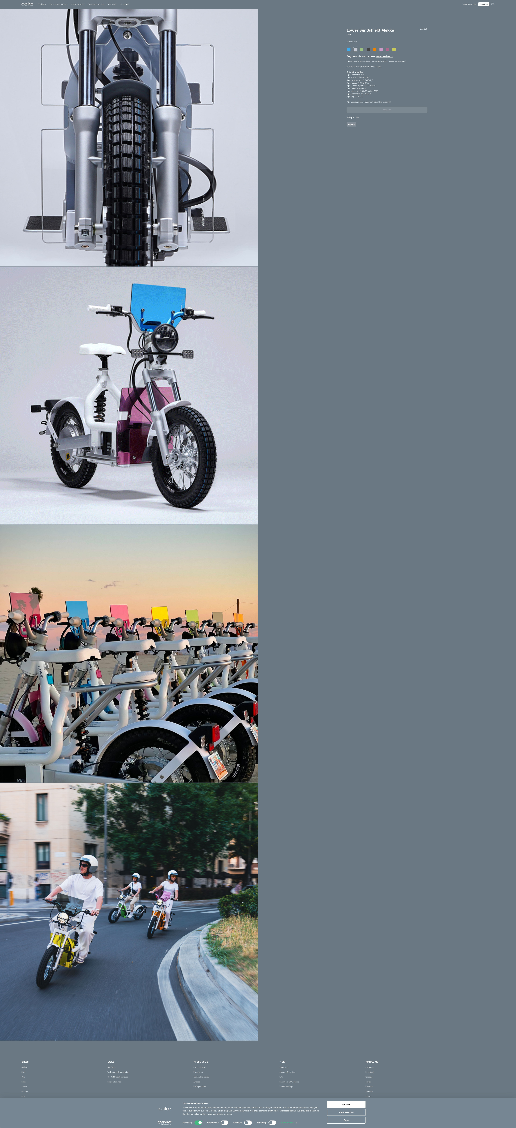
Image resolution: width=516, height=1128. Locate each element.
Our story (112, 4)
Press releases (200, 1067)
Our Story (112, 1067)
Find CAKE (125, 4)
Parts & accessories (58, 4)
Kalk (23, 1072)
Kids (23, 1096)
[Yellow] (394, 49)
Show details (287, 1123)
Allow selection (346, 1112)
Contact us (484, 4)
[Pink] (381, 49)
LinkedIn (369, 1077)
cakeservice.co (384, 56)
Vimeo (368, 1096)
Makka (24, 1067)
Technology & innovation (118, 1072)
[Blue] (349, 49)
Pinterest (369, 1087)
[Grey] (368, 49)
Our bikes (42, 4)
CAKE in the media (201, 1077)
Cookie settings (286, 1087)
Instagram (370, 1067)
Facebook (370, 1072)
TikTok (368, 1082)
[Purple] (387, 49)
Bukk (24, 1082)
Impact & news (77, 4)
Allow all (346, 1104)
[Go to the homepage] (27, 4)
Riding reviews (200, 1087)
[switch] (224, 1122)
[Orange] (374, 49)
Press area (198, 1072)
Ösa (23, 1077)
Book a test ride (469, 4)
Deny (346, 1120)
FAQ (281, 1077)
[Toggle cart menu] (492, 4)
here (379, 67)
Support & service (96, 4)
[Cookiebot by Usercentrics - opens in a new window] (164, 1123)
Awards (197, 1082)
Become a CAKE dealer (289, 1082)
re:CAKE (25, 1092)
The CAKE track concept (118, 1077)
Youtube (369, 1092)
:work (24, 1087)
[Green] (362, 49)
